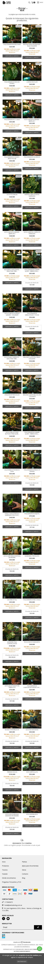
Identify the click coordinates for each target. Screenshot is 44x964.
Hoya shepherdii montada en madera (12, 556)
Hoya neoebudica (32, 814)
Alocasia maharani (32, 729)
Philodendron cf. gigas (12, 119)
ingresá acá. (37, 949)
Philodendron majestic (32, 513)
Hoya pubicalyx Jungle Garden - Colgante (12, 314)
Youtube (5, 874)
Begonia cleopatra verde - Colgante (32, 358)
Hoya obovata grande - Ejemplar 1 (32, 120)
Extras (24, 870)
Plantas (24, 862)
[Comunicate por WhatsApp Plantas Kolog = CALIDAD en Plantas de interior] (39, 948)
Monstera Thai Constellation (12, 642)
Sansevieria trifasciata (32, 556)
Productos (5, 866)
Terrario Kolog (12, 772)
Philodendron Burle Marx (12, 44)
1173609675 (9, 902)
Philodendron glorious (32, 157)
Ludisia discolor (32, 82)
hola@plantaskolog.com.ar (13, 905)
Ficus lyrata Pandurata (32, 642)
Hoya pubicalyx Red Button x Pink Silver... (12, 433)
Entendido (22, 961)
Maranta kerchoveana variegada (32, 195)
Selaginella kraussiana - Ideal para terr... (12, 270)
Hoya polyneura (12, 194)
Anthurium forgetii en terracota (12, 686)
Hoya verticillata (32, 772)
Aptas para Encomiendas (30, 866)
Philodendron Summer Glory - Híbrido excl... (32, 270)
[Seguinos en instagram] (3, 918)
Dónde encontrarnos (9, 878)
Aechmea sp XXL (12, 600)
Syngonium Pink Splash (12, 395)
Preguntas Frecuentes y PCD (11, 882)
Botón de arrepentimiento (22, 951)
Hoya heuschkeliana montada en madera (12, 815)
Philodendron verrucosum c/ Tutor (32, 314)
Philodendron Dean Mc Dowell (12, 82)
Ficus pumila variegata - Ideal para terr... (12, 358)
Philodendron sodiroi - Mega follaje (12, 157)
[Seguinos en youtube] (8, 918)
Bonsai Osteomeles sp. (12, 729)
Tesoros (5, 870)
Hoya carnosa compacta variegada (32, 232)
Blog (23, 878)
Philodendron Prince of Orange (32, 470)
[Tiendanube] (22, 942)
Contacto (25, 874)
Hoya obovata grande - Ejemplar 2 (12, 232)
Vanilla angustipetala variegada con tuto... (12, 514)
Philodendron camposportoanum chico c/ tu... (32, 686)
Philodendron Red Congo (32, 600)
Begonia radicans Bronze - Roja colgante (32, 45)
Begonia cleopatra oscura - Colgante (32, 395)
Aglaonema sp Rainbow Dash (12, 470)
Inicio (4, 862)
